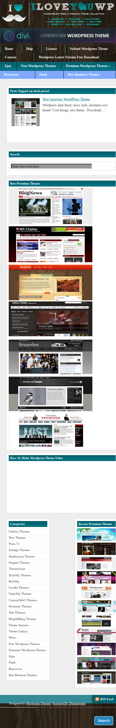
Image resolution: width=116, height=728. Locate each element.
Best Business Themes (84, 75)
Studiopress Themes (22, 556)
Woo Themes (17, 537)
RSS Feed (106, 699)
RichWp (14, 581)
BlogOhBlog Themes (22, 619)
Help (29, 49)
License (51, 49)
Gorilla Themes (19, 587)
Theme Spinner (19, 625)
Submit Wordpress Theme (89, 49)
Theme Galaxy (18, 631)
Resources (11, 75)
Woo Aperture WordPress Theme (66, 99)
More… (14, 637)
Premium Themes (20, 606)
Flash (43, 75)
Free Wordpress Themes (38, 66)
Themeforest (17, 568)
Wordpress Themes (38, 703)
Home (9, 49)
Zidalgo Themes (19, 550)
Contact (10, 57)
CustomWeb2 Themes (23, 600)
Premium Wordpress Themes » (88, 66)
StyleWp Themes (20, 575)
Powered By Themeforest (68, 703)
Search (104, 721)
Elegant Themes (19, 562)
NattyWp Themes (20, 593)
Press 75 (14, 543)
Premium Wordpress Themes (58, 14)
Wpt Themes (17, 612)
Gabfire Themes (19, 531)
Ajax (7, 66)
